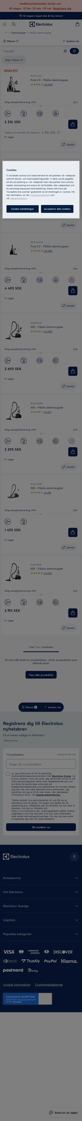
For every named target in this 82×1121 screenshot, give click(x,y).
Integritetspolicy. (18, 198)
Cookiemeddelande (40, 195)
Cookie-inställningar (22, 208)
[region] (41, 190)
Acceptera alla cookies (57, 208)
